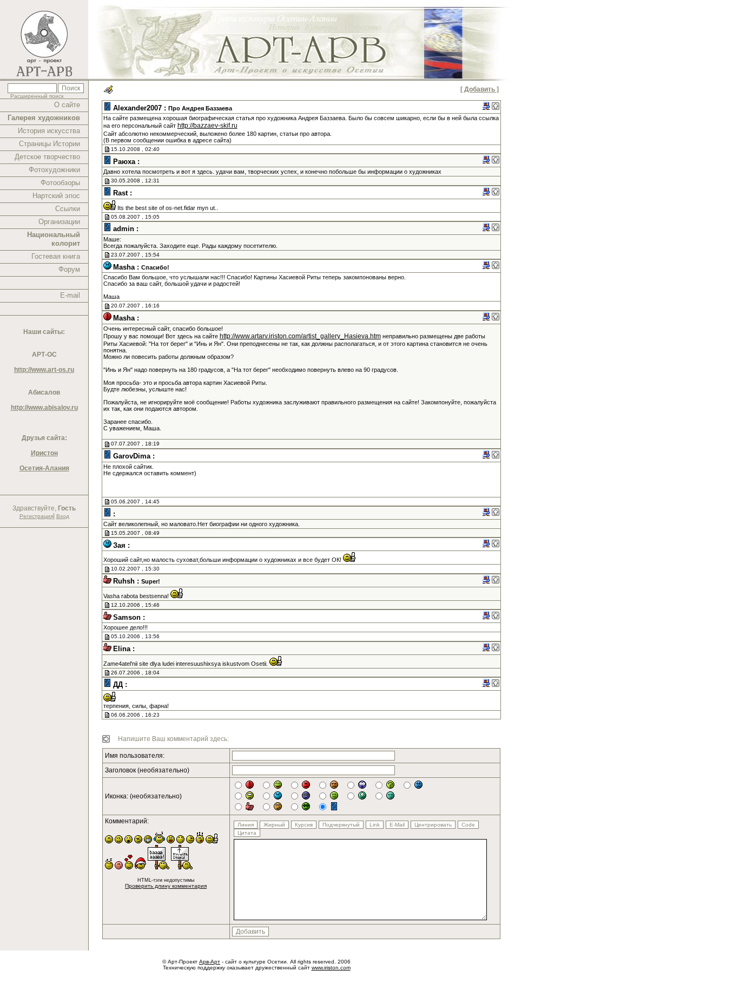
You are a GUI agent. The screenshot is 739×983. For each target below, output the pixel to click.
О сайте (67, 105)
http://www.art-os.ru (44, 369)
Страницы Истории (49, 144)
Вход (62, 516)
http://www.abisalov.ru (44, 407)
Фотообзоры (60, 183)
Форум (69, 269)
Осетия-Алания (44, 468)
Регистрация (36, 516)
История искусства (49, 131)
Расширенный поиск (36, 96)
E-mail (70, 295)
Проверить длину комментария (166, 886)
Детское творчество (47, 157)
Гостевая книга (55, 256)
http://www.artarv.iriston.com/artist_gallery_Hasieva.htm (300, 336)
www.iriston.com (331, 968)
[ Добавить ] (479, 89)
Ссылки (67, 209)
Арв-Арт (209, 962)
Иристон (44, 453)
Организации (59, 222)
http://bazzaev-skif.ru (207, 125)
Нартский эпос (56, 196)
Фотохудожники (54, 170)
